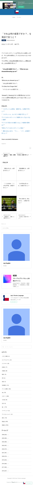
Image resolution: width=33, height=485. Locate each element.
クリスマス (5, 363)
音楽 (4, 381)
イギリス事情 (6, 356)
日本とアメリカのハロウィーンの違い (13, 128)
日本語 (4, 367)
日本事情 (5, 385)
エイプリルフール (6, 360)
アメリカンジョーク (7, 414)
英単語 (5, 425)
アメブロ (19, 17)
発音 (4, 417)
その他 (4, 399)
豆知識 (4, 370)
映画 (4, 374)
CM (3, 378)
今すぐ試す (21, 6)
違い (4, 407)
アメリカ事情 (6, 389)
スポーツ (5, 396)
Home (13, 17)
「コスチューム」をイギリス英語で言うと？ (15, 114)
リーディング (6, 410)
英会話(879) (4, 143)
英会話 (3, 40)
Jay (4, 392)
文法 (4, 403)
